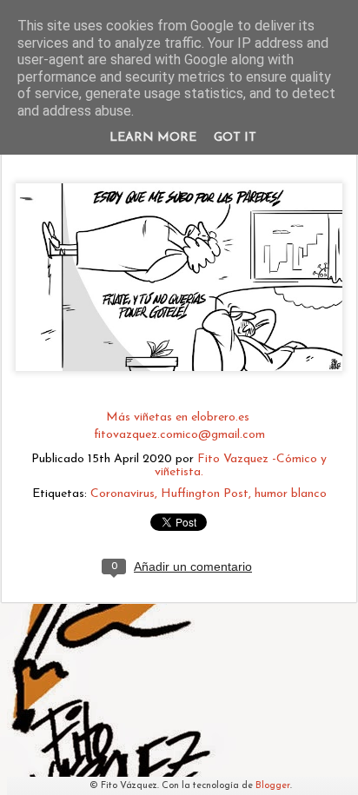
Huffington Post (205, 493)
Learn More (152, 137)
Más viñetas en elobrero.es (179, 417)
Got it (235, 137)
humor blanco (291, 493)
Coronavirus (122, 493)
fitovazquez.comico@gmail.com (179, 434)
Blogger (272, 786)
